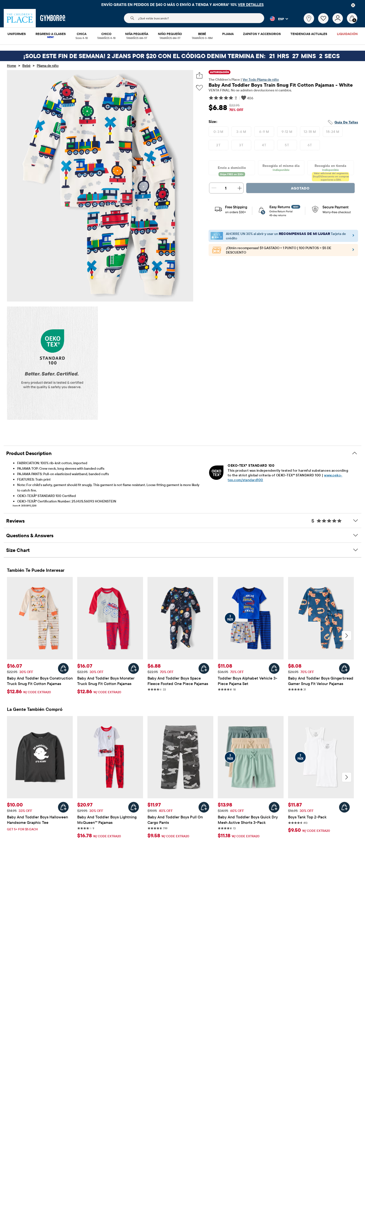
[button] (276, 18)
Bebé (26, 65)
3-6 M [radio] (241, 131)
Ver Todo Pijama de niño (261, 79)
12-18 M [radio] (310, 131)
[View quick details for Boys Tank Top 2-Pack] (344, 807)
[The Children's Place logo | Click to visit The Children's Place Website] (20, 18)
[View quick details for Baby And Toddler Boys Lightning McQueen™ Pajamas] (133, 807)
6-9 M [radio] (264, 131)
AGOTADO (300, 188)
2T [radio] (218, 145)
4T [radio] (264, 145)
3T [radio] (241, 145)
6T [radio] (310, 145)
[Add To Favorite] (199, 88)
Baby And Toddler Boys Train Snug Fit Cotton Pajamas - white (281, 85)
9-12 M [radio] (287, 131)
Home (11, 65)
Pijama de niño (48, 65)
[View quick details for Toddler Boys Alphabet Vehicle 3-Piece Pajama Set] (274, 668)
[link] (309, 18)
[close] (353, 5)
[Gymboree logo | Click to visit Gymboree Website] (53, 18)
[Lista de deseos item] (325, 22)
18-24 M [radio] (332, 131)
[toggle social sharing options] (199, 75)
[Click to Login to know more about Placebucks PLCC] (353, 251)
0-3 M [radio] (218, 131)
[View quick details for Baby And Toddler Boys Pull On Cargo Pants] (203, 807)
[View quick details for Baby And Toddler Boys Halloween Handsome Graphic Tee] (63, 807)
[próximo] (347, 636)
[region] (182, 4)
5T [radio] (287, 145)
